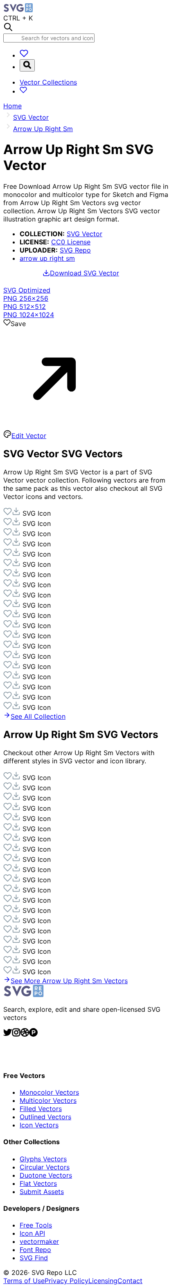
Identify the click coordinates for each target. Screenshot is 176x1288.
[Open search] (27, 65)
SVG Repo (75, 250)
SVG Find (34, 1258)
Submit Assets (42, 1191)
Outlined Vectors (45, 1117)
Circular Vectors (45, 1167)
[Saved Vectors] (24, 55)
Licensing (102, 1281)
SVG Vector (84, 234)
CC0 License (70, 242)
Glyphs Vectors (43, 1159)
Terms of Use (24, 1281)
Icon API (32, 1233)
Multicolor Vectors (48, 1100)
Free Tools (36, 1225)
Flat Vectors (38, 1183)
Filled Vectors (41, 1109)
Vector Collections (48, 82)
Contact (129, 1281)
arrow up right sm (47, 258)
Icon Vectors (39, 1125)
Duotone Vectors (46, 1175)
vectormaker (39, 1241)
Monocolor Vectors (49, 1092)
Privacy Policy (66, 1281)
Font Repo (35, 1250)
